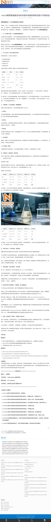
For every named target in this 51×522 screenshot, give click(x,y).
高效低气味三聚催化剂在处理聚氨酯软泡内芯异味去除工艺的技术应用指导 (15, 448)
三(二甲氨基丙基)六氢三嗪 (29, 466)
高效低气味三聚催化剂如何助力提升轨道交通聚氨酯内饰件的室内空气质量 (15, 445)
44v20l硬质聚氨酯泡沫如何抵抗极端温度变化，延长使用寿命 (15, 432)
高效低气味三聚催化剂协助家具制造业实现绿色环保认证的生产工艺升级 (14, 453)
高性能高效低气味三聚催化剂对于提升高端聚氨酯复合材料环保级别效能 (14, 441)
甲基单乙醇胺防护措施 (28, 471)
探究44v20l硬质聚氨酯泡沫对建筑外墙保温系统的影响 (14, 431)
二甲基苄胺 (26, 470)
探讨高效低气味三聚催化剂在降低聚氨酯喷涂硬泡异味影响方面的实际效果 (15, 452)
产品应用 (26, 460)
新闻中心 (25, 10)
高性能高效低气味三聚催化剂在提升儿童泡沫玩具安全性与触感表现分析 (14, 450)
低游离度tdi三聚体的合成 (29, 464)
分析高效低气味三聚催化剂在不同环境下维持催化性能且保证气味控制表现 (15, 443)
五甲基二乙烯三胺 (28, 468)
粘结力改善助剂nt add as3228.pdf (31, 462)
